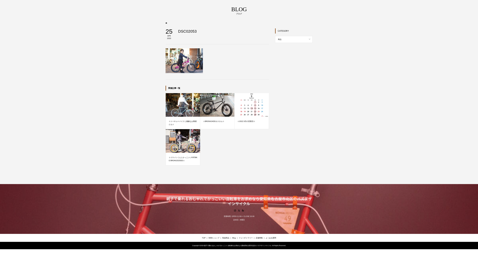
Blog (234, 238)
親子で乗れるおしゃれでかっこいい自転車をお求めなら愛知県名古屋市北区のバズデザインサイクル (239, 201)
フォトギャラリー (246, 238)
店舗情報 (259, 238)
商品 (279, 39)
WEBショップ (214, 238)
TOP (204, 238)
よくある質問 (271, 238)
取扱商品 (225, 238)
